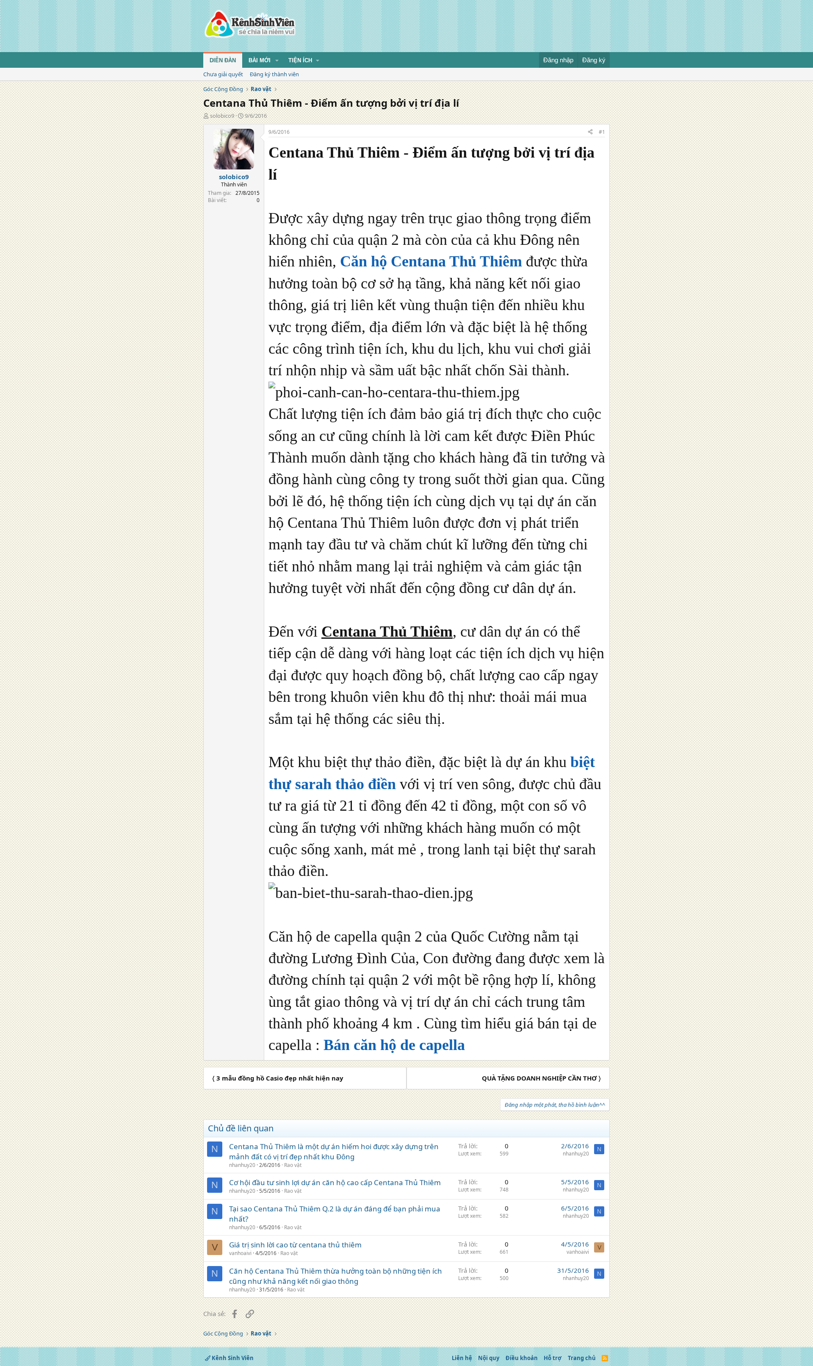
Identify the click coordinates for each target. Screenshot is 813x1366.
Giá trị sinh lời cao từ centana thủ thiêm (295, 1245)
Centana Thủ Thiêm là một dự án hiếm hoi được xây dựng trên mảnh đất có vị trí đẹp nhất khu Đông (334, 1151)
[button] (276, 60)
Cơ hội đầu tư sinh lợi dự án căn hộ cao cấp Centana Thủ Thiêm (335, 1182)
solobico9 (222, 115)
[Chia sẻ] (590, 132)
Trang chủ (582, 1358)
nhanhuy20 (242, 1165)
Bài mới (260, 60)
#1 (602, 132)
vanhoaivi (240, 1253)
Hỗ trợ (552, 1358)
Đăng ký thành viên (274, 74)
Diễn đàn (223, 60)
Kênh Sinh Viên (232, 1358)
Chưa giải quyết (223, 74)
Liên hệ (462, 1358)
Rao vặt (292, 1165)
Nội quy (488, 1358)
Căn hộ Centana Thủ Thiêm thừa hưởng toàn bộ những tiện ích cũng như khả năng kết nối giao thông (335, 1276)
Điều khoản (522, 1358)
